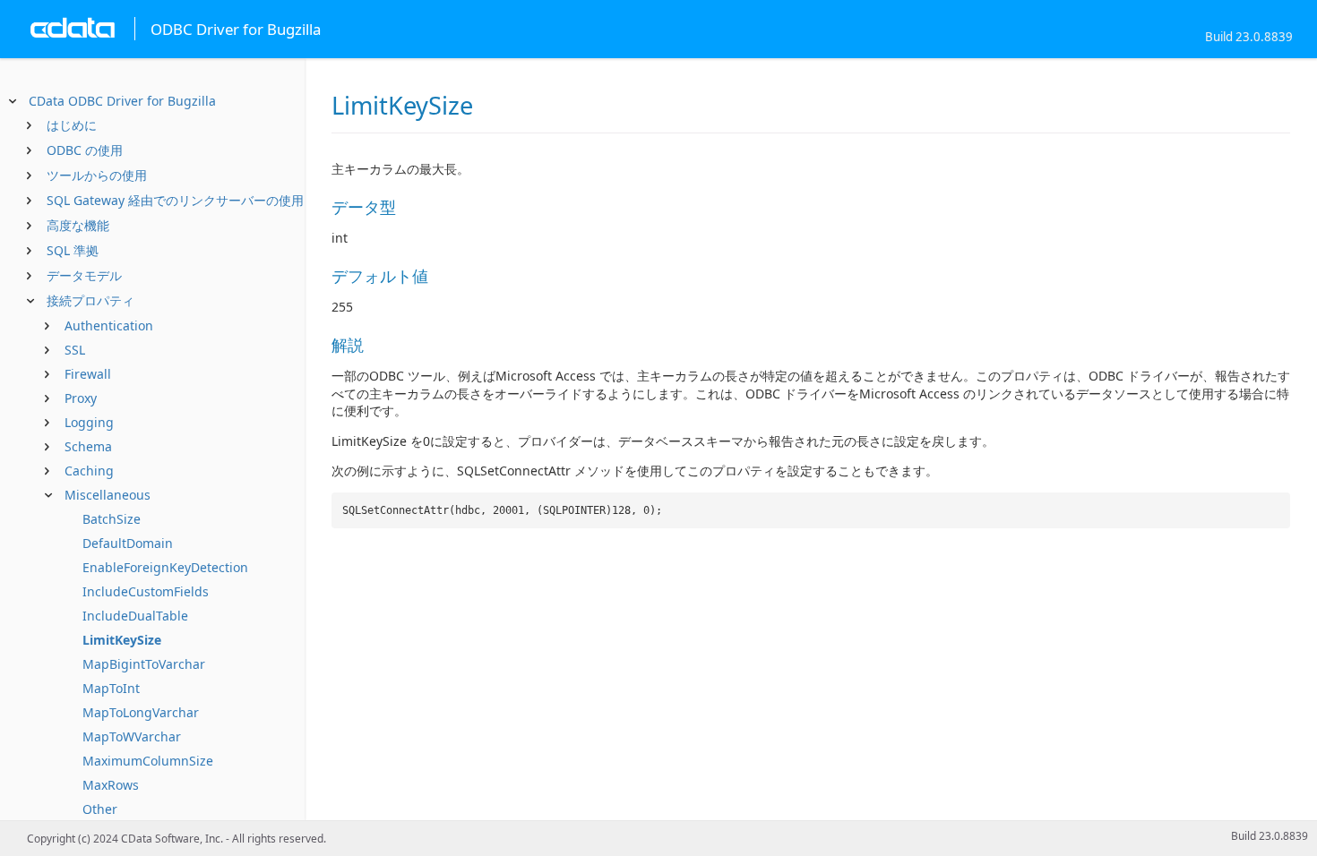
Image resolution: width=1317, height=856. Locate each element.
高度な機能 (78, 225)
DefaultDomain (127, 543)
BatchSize (111, 518)
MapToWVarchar (131, 736)
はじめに (72, 124)
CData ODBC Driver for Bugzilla (122, 100)
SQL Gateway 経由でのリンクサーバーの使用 (175, 200)
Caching (89, 470)
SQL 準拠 (73, 250)
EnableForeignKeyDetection (165, 567)
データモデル (84, 275)
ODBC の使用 (85, 149)
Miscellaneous (108, 494)
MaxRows (110, 784)
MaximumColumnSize (147, 760)
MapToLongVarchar (140, 712)
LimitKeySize (121, 639)
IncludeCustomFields (145, 591)
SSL (75, 349)
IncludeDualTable (135, 615)
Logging (89, 422)
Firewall (88, 373)
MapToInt (111, 688)
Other (99, 808)
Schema (88, 446)
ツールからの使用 (97, 175)
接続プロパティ (90, 300)
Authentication (109, 325)
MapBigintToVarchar (143, 663)
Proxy (81, 398)
